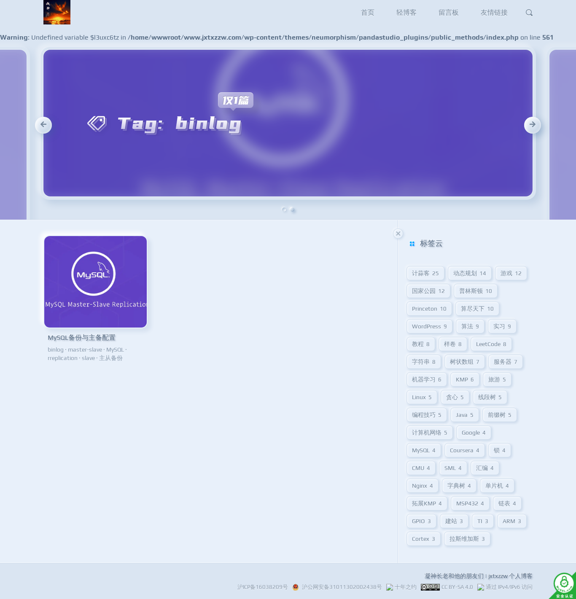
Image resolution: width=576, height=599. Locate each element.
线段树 (490, 397)
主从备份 (111, 358)
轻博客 (406, 12)
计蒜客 (425, 273)
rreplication (63, 358)
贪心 (455, 397)
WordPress (429, 326)
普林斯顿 (475, 290)
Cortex (423, 538)
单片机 (497, 485)
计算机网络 (429, 432)
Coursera (464, 450)
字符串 (424, 361)
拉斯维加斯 (467, 538)
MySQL (115, 349)
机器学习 (426, 379)
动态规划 (469, 273)
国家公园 (428, 290)
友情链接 (494, 12)
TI (482, 521)
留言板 (449, 12)
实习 (502, 326)
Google (474, 432)
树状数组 (464, 361)
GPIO (421, 521)
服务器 (505, 361)
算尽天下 (477, 308)
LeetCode (491, 344)
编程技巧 (426, 414)
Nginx (422, 485)
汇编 (485, 468)
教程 (421, 344)
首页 (367, 12)
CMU (421, 468)
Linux (422, 397)
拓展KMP (427, 503)
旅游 (497, 379)
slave (88, 358)
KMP (465, 379)
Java (465, 414)
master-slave (85, 349)
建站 (454, 521)
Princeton (429, 308)
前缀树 (499, 414)
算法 (470, 326)
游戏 (511, 273)
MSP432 (470, 503)
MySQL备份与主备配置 (82, 337)
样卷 (453, 344)
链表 (507, 503)
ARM (512, 521)
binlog (56, 349)
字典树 (459, 485)
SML (453, 468)
